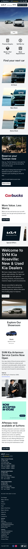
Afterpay (3, 514)
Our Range (4, 497)
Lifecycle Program (5, 532)
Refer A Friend (5, 537)
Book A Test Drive (5, 508)
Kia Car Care (4, 527)
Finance (3, 504)
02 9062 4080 (4, 460)
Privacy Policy (4, 539)
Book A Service (22, 5)
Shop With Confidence (6, 531)
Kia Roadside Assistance (7, 524)
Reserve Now (6, 183)
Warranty (3, 521)
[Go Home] (6, 5)
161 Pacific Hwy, (5, 462)
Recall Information (5, 526)
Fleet (2, 506)
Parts (2, 520)
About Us (3, 512)
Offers (2, 501)
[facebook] (13, 546)
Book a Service (5, 499)
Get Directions (6, 376)
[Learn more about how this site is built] (24, 546)
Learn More (5, 219)
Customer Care (5, 534)
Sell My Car (4, 535)
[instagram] (16, 546)
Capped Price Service (6, 523)
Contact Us (5, 296)
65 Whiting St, (5, 474)
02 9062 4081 (4, 472)
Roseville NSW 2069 (6, 463)
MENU (14, 5)
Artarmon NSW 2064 (6, 475)
